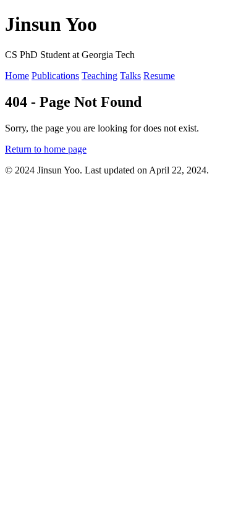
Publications (55, 75)
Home (17, 75)
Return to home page (46, 149)
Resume (159, 75)
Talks (130, 75)
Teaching (99, 75)
